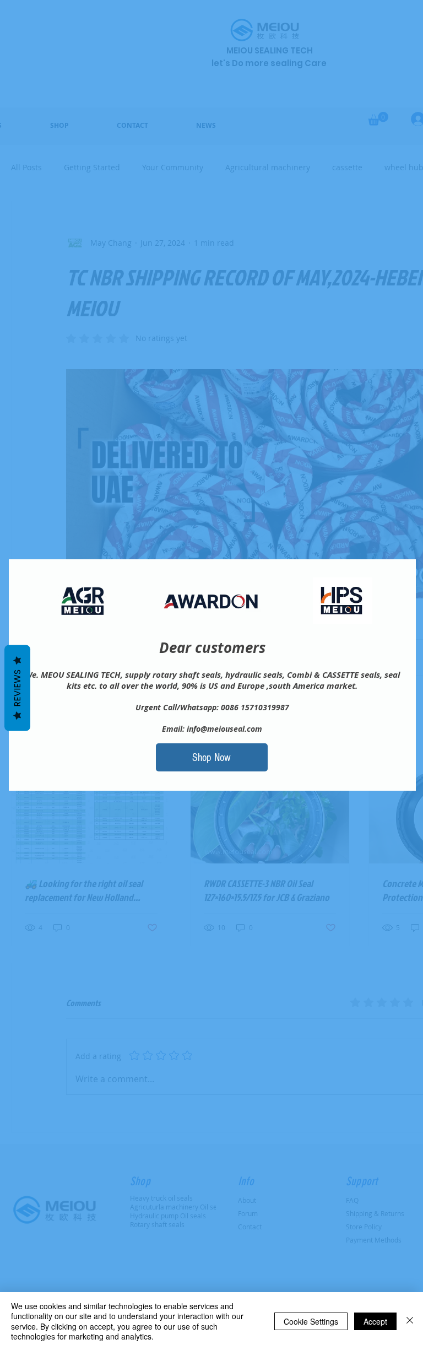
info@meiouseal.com (224, 728)
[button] (212, 757)
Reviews (17, 688)
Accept (375, 1321)
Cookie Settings (311, 1321)
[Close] (409, 1321)
